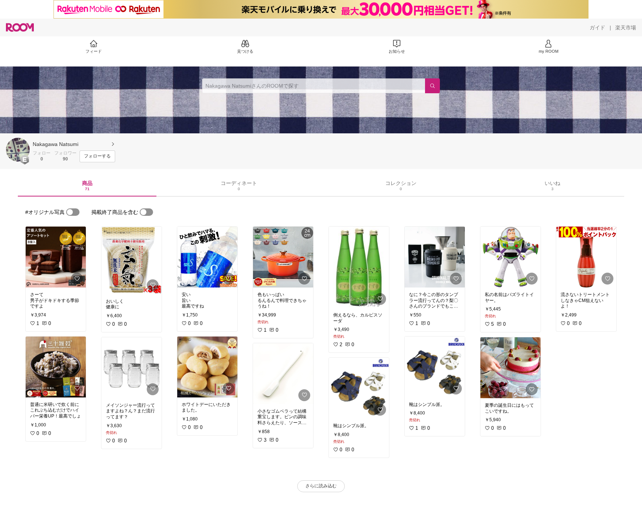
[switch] (73, 212)
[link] (56, 257)
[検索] (432, 85)
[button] (18, 150)
